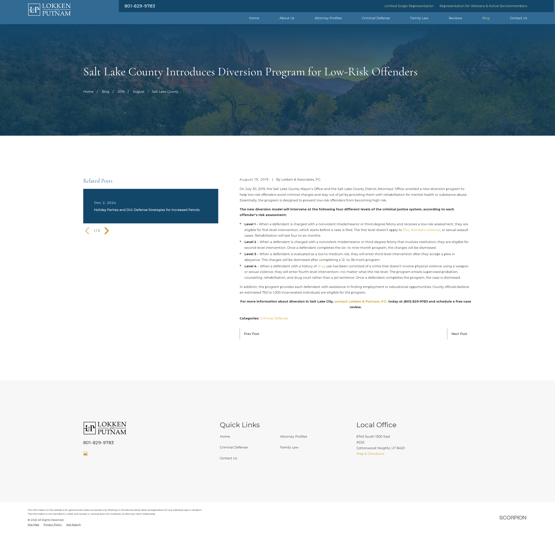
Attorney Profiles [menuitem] (328, 18)
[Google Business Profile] (85, 453)
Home (225, 437)
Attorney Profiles (293, 437)
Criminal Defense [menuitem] (376, 18)
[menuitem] (33, 524)
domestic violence (425, 230)
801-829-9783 (140, 6)
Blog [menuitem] (486, 18)
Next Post (459, 334)
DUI (406, 230)
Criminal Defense (274, 318)
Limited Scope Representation (409, 6)
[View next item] (106, 230)
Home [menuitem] (254, 18)
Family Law (289, 447)
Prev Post (251, 334)
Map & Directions (370, 454)
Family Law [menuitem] (419, 18)
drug (321, 266)
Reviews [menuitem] (455, 18)
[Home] (49, 9)
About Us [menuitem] (287, 18)
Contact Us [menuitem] (518, 18)
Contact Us (228, 458)
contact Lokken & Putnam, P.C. (360, 301)
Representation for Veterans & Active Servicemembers (483, 6)
